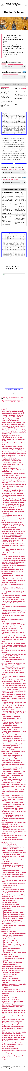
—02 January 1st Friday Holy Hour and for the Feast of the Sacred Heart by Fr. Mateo (13, 602)
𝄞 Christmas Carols (7, 976)
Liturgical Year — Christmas (10, 999)
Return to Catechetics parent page (12, 397)
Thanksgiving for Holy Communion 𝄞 (12, 413)
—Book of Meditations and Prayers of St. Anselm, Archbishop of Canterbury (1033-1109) (13, 486)
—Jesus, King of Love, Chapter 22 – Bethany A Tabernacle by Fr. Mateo (12, 796)
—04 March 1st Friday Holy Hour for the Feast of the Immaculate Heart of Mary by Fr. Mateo (13, 611)
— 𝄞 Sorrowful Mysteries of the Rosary (13, 916)
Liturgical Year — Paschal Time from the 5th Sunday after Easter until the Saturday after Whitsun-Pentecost (13, 1033)
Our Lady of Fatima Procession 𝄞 (11, 972)
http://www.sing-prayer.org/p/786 (12, 401)
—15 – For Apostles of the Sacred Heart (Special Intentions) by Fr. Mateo (13, 664)
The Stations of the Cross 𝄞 (9, 843)
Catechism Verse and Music (10, 939)
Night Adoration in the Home (10, 870)
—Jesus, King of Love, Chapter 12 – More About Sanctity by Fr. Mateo (13, 752)
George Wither (5, 87)
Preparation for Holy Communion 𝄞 (12, 411)
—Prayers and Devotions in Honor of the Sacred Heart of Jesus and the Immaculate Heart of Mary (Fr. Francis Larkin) (13, 855)
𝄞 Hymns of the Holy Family (9, 974)
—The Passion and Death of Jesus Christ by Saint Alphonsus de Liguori (13, 478)
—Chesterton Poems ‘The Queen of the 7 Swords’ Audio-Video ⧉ (13, 836)
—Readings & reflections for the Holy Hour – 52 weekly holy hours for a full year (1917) (12, 891)
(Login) (3, 1059)
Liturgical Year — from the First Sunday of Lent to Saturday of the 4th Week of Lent (13, 1012)
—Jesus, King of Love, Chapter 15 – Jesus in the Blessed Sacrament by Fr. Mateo (13, 764)
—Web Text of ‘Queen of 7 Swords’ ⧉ (12, 830)
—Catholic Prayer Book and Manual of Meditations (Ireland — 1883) (13, 474)
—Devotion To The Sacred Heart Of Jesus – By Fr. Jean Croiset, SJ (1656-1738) (12, 545)
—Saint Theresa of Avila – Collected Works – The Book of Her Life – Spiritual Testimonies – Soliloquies (13, 580)
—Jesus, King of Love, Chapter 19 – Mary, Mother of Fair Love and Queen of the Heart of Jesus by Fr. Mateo (13, 780)
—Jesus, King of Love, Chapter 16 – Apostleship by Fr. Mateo (12, 768)
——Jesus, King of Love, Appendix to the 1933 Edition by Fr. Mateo (13, 823)
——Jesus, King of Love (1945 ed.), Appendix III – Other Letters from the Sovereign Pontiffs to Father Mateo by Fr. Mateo (13, 817)
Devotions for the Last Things (10, 989)
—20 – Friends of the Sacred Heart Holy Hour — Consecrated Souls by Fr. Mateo (13, 684)
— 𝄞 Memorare (5, 929)
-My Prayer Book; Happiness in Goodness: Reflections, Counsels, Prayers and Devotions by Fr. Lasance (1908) (12, 438)
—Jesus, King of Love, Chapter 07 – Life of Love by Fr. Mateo (13, 732)
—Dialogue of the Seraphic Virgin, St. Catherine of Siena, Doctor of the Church (13, 499)
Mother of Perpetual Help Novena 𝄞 (12, 970)
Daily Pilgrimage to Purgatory (10, 956)
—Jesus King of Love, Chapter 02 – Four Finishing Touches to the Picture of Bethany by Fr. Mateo (13, 707)
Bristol (24, 88)
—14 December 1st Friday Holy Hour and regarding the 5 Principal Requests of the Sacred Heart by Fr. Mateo (13, 655)
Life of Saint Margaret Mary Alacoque (12, 850)
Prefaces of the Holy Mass (9, 1048)
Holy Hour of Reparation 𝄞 (9, 902)
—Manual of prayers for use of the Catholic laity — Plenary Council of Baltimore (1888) (12, 464)
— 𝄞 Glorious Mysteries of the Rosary (12, 918)
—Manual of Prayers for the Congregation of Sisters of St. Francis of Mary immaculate (13, 469)
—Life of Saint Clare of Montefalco (12, 569)
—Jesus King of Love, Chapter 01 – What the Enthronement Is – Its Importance (13, 703)
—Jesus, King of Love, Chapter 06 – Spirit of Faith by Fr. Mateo (12, 728)
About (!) (4, 409)
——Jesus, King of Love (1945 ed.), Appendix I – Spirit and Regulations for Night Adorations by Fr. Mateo (13, 804)
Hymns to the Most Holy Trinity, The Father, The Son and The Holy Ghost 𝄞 (12, 416)
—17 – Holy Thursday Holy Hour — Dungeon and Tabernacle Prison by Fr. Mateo (13, 672)
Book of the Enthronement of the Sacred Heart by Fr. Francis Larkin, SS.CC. (13, 848)
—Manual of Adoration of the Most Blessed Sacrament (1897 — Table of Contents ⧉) (12, 511)
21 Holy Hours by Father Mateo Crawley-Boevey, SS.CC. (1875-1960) (13, 596)
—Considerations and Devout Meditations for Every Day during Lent (13, 530)
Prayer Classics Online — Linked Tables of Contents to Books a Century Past (13, 423)
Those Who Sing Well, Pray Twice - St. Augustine (14, 4)
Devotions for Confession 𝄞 (9, 964)
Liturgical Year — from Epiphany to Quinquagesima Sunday (12, 1002)
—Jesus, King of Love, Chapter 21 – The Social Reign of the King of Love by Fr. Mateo (13, 791)
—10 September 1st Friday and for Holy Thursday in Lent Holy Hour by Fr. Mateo (13, 636)
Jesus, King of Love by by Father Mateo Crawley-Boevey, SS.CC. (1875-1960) (13, 695)
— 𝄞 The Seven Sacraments (10, 943)
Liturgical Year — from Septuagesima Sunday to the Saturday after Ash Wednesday (12, 1006)
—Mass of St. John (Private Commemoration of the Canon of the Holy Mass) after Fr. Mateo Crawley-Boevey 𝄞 (12, 866)
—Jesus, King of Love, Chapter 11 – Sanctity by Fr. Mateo (12, 748)
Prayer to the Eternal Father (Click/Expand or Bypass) (11, 267)
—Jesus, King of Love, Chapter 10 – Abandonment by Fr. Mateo (12, 744)
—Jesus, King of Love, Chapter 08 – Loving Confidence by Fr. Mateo (12, 735)
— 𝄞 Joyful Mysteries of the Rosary (12, 912)
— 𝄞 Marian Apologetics (8, 931)
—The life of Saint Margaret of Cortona (13, 556)
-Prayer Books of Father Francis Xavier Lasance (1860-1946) (13, 427)
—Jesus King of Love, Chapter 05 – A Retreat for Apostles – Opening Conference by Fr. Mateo (12, 723)
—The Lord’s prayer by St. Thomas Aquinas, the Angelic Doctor (11, 419)
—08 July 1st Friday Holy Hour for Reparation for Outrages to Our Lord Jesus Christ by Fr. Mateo (12, 628)
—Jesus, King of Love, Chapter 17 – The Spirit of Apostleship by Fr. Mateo (13, 772)
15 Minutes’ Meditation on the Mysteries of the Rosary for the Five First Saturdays (13, 985)
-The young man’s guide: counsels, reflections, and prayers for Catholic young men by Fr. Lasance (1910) (12, 448)
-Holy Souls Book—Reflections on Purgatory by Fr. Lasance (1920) (11, 460)
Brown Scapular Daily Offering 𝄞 (11, 966)
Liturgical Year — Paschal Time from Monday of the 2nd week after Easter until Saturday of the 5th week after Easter (12, 1027)
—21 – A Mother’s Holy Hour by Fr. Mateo (13, 687)
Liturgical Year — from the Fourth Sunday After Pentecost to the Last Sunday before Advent (12, 1044)
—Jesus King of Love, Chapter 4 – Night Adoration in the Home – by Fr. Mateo (13, 873)
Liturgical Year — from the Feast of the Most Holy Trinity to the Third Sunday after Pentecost (13, 1039)
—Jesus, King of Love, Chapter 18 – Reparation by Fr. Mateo (12, 776)
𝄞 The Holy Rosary (7, 910)
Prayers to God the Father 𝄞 (9, 845)
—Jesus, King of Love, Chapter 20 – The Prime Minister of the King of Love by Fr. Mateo (13, 786)
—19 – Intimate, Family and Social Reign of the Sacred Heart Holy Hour (13, 680)
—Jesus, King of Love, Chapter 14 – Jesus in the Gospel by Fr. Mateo (12, 759)
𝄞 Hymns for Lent (6, 887)
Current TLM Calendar (8, 1054)
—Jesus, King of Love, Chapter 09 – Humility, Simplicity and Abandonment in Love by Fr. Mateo (13, 740)
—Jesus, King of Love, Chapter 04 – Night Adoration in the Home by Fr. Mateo (12, 718)
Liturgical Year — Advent (9, 997)
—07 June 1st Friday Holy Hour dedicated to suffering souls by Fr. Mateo (14, 624)
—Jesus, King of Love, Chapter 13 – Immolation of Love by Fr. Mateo (12, 756)
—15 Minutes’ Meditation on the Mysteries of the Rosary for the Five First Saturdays (12, 921)
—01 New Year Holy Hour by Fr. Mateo (12, 599)
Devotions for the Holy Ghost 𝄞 (10, 904)
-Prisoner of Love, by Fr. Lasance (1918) (13, 430)
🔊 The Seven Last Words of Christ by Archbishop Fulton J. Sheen (13, 884)
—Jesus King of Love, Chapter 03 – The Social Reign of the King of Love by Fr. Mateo (13, 712)
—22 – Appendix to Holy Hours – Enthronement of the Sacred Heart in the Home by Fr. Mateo (13, 690)
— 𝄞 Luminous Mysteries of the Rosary (13, 914)
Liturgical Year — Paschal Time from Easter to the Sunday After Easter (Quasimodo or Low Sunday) (12, 1021)
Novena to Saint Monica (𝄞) (9, 978)
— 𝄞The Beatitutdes (7, 950)
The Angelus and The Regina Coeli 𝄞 (12, 968)
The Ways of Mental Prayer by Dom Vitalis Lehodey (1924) (12, 899)
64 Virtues (4, 995)
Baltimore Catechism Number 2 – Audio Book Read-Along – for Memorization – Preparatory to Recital (13, 935)
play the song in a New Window (15, 64)
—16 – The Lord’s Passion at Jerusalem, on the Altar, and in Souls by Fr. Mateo (13, 668)
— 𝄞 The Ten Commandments (10, 948)
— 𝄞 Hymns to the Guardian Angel (11, 962)
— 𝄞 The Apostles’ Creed (9, 941)
